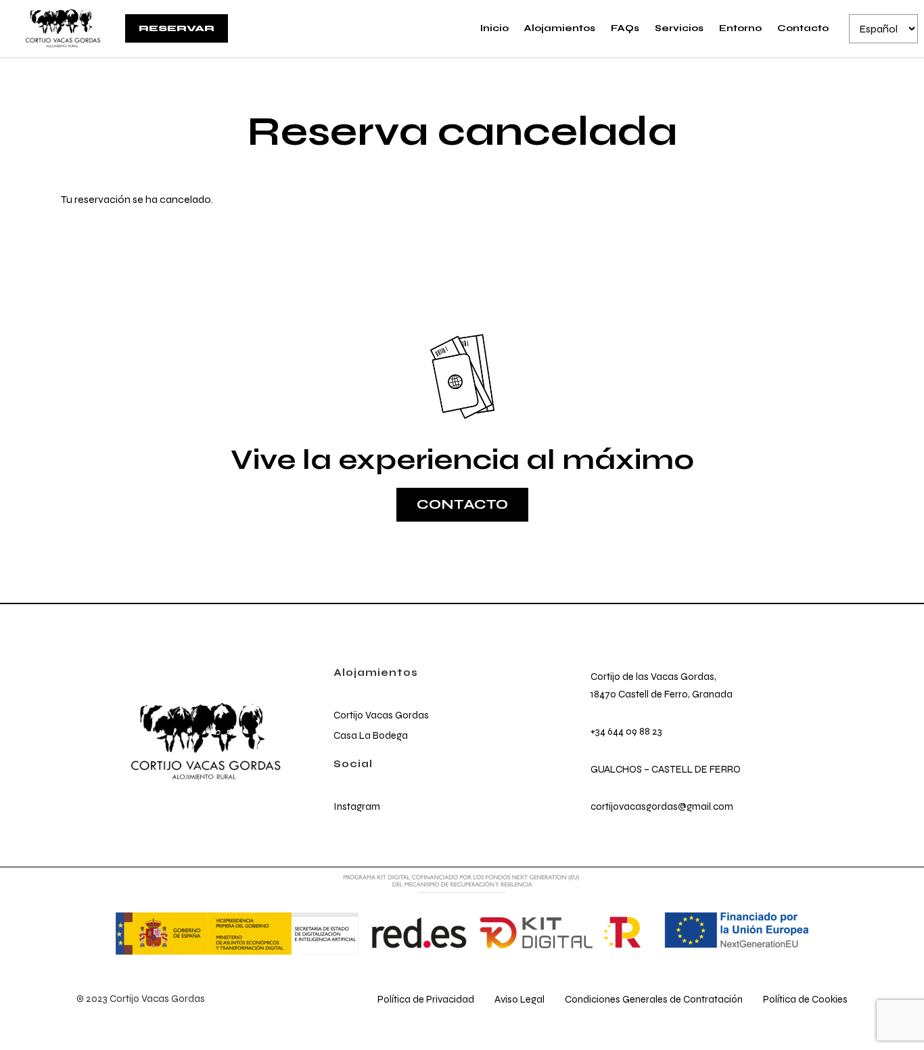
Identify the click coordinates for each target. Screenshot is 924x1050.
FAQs (625, 28)
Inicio (494, 28)
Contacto (803, 28)
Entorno (740, 28)
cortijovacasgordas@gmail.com (662, 806)
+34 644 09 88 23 (626, 731)
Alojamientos (559, 28)
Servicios (679, 28)
